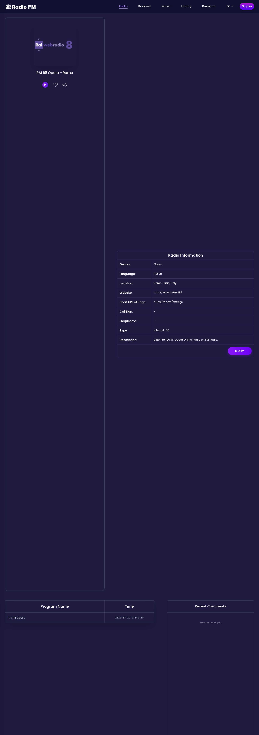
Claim (239, 351)
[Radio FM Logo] (21, 6)
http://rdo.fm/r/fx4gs (168, 302)
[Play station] (45, 85)
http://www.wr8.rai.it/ (168, 292)
